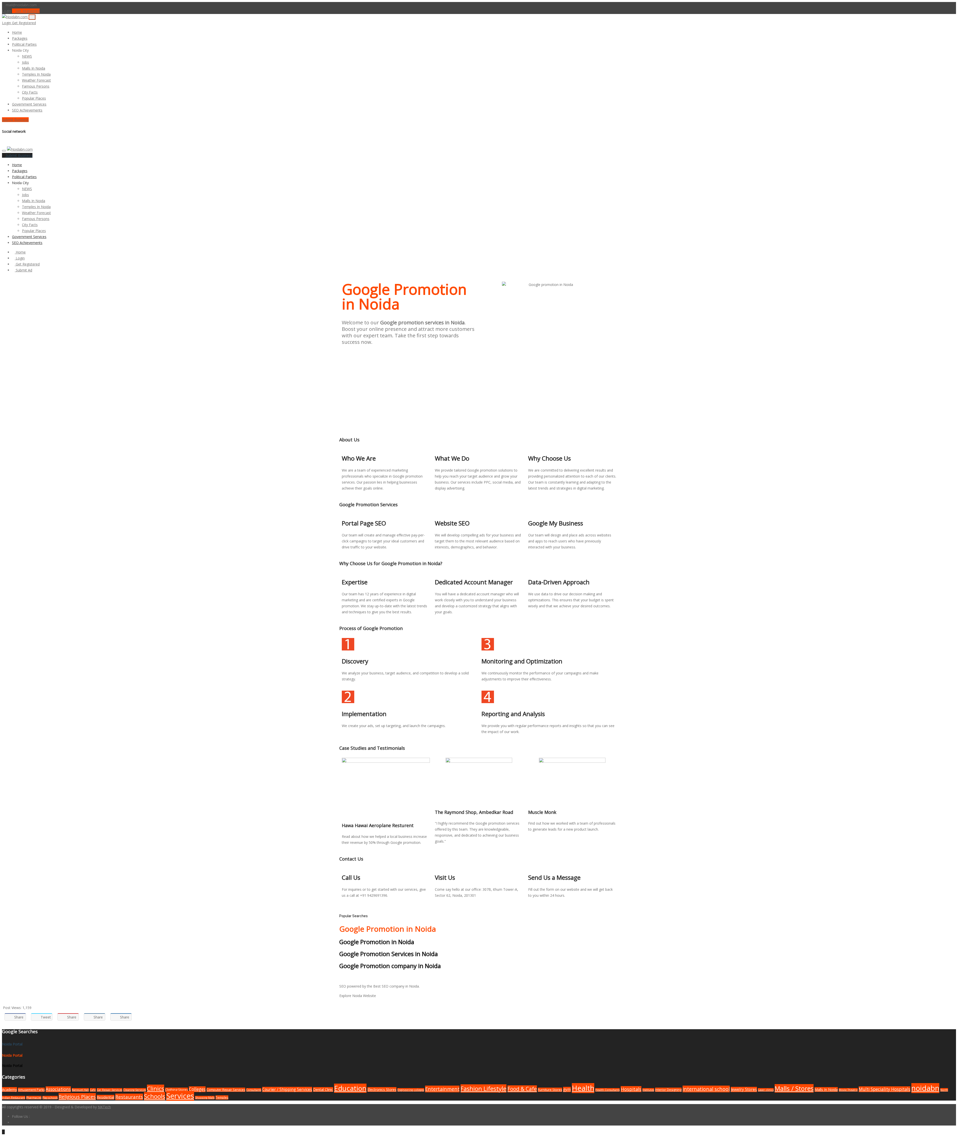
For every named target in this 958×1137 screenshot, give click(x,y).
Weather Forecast (36, 80)
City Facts (30, 92)
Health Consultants (607, 1090)
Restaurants (129, 1097)
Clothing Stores (176, 1090)
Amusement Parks (31, 1090)
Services (180, 1096)
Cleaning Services (134, 1090)
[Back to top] (3, 1132)
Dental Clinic (323, 1089)
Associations (58, 1089)
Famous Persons (35, 86)
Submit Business (15, 119)
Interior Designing (668, 1090)
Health (583, 1088)
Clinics (155, 1089)
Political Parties (24, 44)
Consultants (253, 1090)
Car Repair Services (109, 1090)
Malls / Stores (794, 1088)
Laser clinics (766, 1090)
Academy (9, 1089)
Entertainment (442, 1089)
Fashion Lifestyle (483, 1088)
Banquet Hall (80, 1090)
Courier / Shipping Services (287, 1089)
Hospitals (631, 1089)
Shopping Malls (205, 1097)
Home (17, 32)
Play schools (50, 1097)
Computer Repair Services (226, 1090)
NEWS (27, 56)
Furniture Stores (550, 1090)
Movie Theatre (848, 1090)
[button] (31, 50)
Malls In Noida (33, 68)
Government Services (29, 104)
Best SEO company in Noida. (396, 986)
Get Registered (27, 10)
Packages (19, 38)
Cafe (93, 1090)
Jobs (25, 62)
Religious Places (77, 1096)
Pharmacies (33, 1097)
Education (350, 1088)
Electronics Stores (381, 1089)
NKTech (104, 1107)
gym (567, 1089)
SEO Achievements (27, 110)
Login (6, 10)
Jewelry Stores (744, 1089)
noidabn (925, 1088)
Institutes (648, 1090)
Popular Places (34, 98)
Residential (105, 1097)
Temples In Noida (36, 74)
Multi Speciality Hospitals (884, 1089)
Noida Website (364, 995)
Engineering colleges (410, 1090)
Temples (222, 1097)
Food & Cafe (522, 1088)
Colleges (197, 1089)
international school (706, 1089)
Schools (154, 1096)
